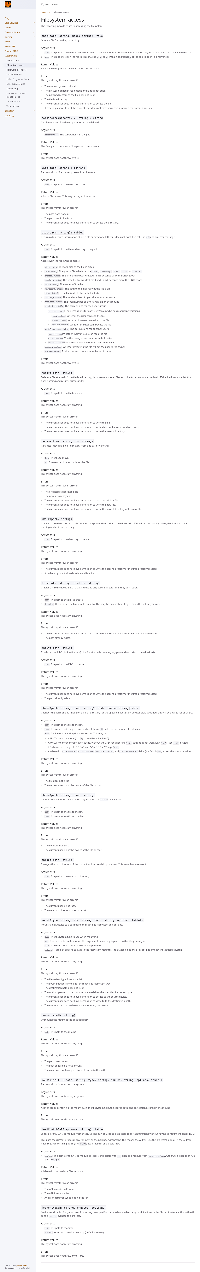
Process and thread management (15, 95)
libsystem (9, 110)
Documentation (12, 32)
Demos (8, 27)
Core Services (11, 22)
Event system (12, 60)
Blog (7, 18)
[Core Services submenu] (33, 23)
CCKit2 (8, 115)
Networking (12, 88)
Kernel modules (14, 74)
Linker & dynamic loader (18, 79)
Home (7, 41)
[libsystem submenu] (33, 111)
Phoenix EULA (11, 51)
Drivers (8, 37)
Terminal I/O (12, 106)
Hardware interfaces (16, 69)
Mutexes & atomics (15, 83)
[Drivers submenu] (33, 37)
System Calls (11, 55)
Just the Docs (21, 1266)
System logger (13, 101)
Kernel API (10, 46)
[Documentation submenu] (33, 32)
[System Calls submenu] (33, 55)
